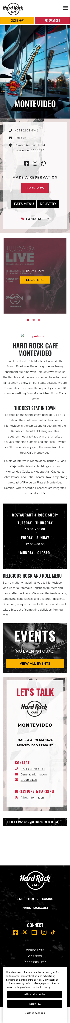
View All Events (35, 663)
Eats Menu (25, 203)
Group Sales (29, 780)
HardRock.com (35, 908)
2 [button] (33, 320)
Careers (35, 956)
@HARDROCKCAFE (46, 822)
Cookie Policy (43, 987)
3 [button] (39, 320)
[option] (35, 276)
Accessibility (35, 962)
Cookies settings (35, 1013)
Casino (48, 899)
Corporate (35, 950)
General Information (34, 774)
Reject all (35, 1004)
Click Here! (35, 280)
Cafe (20, 899)
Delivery (49, 203)
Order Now (17, 20)
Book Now (35, 188)
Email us (20, 138)
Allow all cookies (34, 994)
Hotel (33, 899)
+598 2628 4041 (27, 130)
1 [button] (28, 320)
